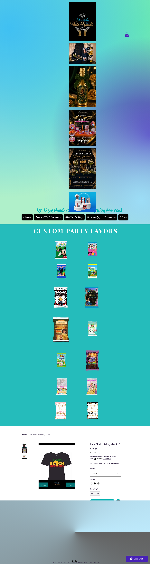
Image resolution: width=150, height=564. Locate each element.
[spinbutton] (95, 493)
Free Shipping (95, 453)
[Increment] (98, 493)
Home (24, 435)
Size (92, 468)
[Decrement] (91, 493)
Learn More (107, 459)
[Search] (126, 35)
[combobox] (105, 474)
